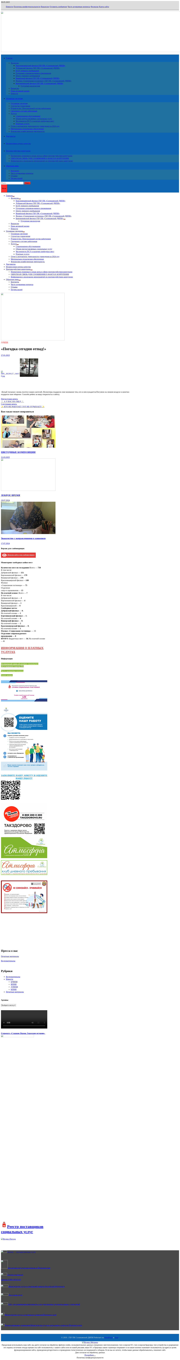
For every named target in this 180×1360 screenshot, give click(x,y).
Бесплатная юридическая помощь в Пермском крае (29, 1268)
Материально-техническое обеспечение (27, 129)
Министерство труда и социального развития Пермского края (30, 1315)
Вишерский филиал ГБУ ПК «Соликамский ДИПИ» (38, 78)
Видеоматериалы (8, 961)
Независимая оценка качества (18, 144)
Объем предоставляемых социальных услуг (34, 119)
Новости (9, 7)
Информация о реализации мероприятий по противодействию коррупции (42, 161)
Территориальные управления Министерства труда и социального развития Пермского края (43, 1325)
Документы (11, 136)
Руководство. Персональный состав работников (31, 108)
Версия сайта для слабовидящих (21, 555)
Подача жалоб (16, 178)
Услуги (14, 113)
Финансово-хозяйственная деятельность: (28, 131)
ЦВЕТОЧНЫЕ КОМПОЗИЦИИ (18, 452)
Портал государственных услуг (21, 1252)
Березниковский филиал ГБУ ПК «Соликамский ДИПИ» (39, 83)
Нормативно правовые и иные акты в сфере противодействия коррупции (41, 156)
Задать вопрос (7, 675)
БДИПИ (14, 982)
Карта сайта (104, 7)
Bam (116, 1337)
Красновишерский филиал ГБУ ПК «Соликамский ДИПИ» (40, 66)
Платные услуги (22, 124)
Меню (4, 188)
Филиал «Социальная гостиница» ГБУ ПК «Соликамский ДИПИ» (44, 81)
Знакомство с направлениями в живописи (23, 538)
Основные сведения (14, 98)
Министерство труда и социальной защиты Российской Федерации (36, 1286)
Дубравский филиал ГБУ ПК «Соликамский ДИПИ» (38, 68)
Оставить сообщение (58, 7)
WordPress (108, 1337)
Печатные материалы (10, 956)
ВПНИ (14, 984)
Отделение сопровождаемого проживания (33, 73)
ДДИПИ (4, 342)
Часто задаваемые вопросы (79, 7)
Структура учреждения (20, 106)
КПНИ (14, 989)
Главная (9, 58)
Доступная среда (15, 1295)
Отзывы (14, 176)
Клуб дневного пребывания (27, 71)
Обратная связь (12, 166)
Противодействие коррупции (18, 151)
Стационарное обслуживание (28, 116)
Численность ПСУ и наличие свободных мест (35, 121)
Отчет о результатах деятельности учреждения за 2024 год (35, 126)
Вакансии (45, 7)
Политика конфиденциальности (27, 7)
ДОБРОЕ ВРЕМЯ (10, 495)
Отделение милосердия (30, 86)
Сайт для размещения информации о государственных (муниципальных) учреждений (44, 1304)
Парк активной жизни (20, 91)
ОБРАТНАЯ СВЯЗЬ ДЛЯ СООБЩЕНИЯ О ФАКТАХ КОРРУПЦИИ (40, 158)
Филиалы (95, 7)
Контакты (15, 171)
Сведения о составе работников (24, 111)
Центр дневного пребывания (28, 76)
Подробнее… (90, 1355)
